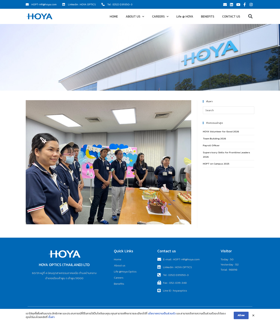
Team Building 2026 (214, 138)
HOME (114, 16)
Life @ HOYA (184, 16)
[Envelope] (225, 4)
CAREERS (158, 16)
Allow (241, 315)
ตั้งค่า (51, 317)
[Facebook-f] (244, 4)
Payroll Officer (211, 145)
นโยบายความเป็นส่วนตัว (162, 314)
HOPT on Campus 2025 (216, 163)
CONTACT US (231, 16)
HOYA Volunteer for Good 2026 (221, 131)
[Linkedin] (231, 4)
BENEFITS (207, 16)
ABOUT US (133, 16)
